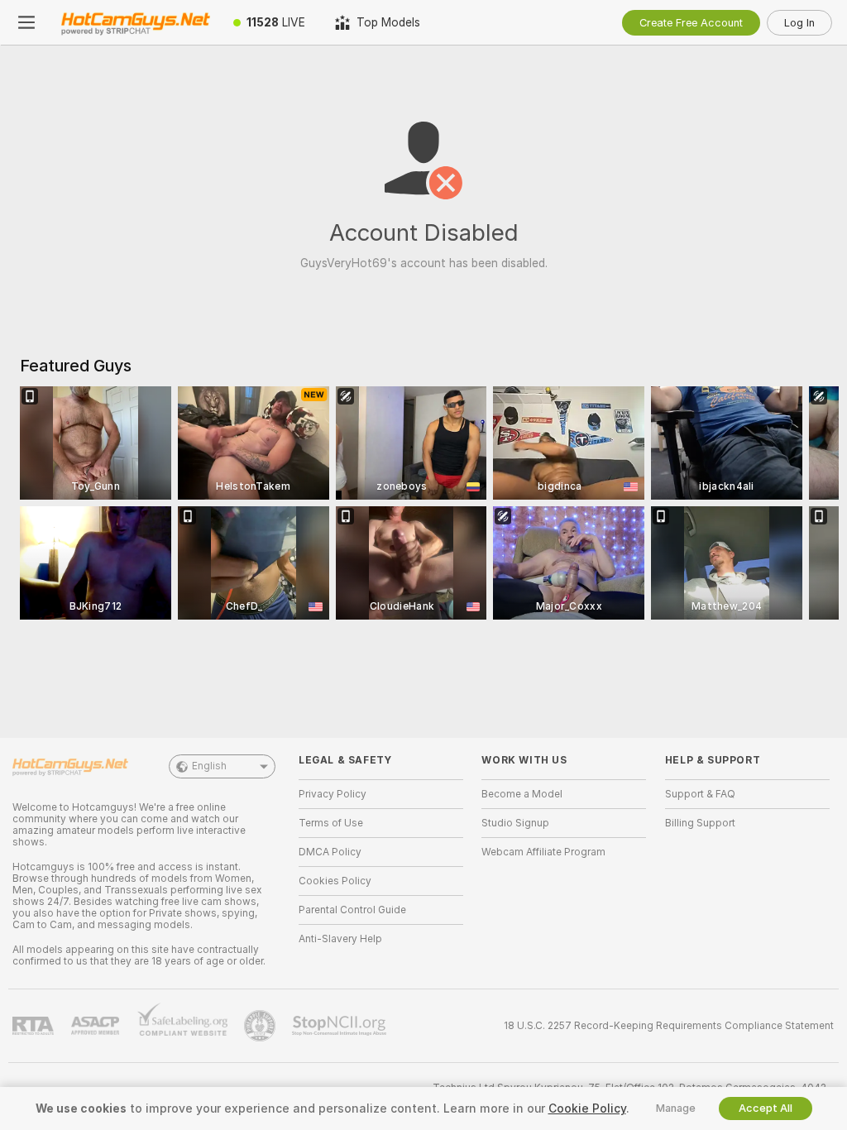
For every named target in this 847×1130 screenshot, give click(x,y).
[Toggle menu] (26, 22)
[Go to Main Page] (135, 22)
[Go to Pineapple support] (261, 1025)
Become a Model (521, 794)
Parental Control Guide (352, 910)
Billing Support (700, 823)
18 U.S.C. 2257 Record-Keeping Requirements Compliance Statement (669, 1026)
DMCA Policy (330, 852)
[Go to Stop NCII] (341, 1026)
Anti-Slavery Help (340, 939)
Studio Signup (515, 823)
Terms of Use (331, 823)
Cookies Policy (335, 881)
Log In (799, 23)
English (209, 766)
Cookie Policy (587, 1108)
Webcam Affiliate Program (543, 852)
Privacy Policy (332, 794)
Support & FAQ (700, 794)
